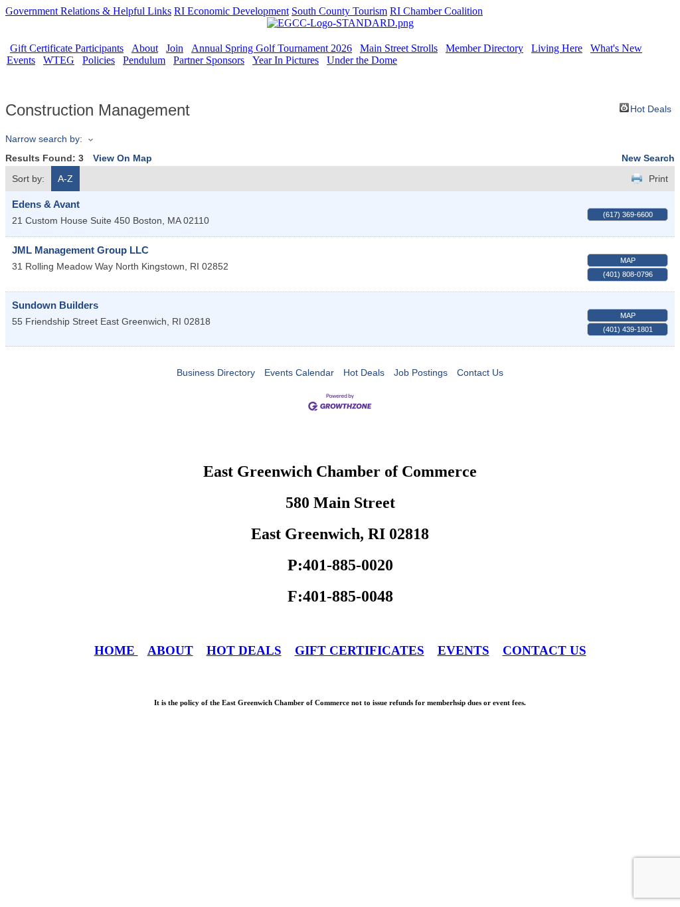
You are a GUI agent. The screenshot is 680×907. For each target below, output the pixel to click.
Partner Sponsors (208, 60)
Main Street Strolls (399, 48)
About (144, 48)
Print (658, 178)
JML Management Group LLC (80, 250)
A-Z (65, 178)
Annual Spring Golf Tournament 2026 (271, 48)
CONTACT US (544, 650)
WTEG (58, 60)
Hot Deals (650, 108)
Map (628, 260)
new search (648, 158)
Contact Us (480, 372)
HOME (116, 650)
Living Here (556, 48)
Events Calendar (299, 372)
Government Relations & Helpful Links (88, 11)
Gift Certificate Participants (67, 48)
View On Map (122, 158)
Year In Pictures (285, 60)
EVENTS (463, 650)
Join (174, 48)
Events (21, 60)
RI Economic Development (231, 11)
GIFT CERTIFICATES (359, 650)
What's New (616, 48)
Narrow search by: (43, 138)
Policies (98, 60)
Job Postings (421, 372)
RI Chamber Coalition (436, 11)
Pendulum (144, 60)
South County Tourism (339, 11)
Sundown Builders (55, 305)
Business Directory (216, 372)
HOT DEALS (244, 650)
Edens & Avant (46, 204)
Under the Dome (362, 60)
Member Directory (484, 48)
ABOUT (170, 650)
